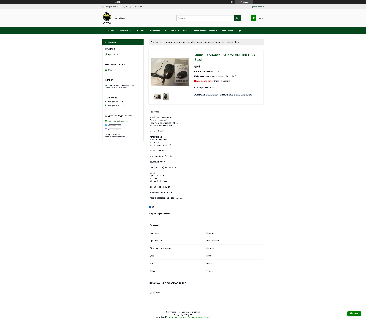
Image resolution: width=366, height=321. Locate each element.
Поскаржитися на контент (176, 317)
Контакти (227, 30)
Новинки (155, 30)
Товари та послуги (163, 42)
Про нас (140, 30)
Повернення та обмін (205, 30)
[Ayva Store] (107, 23)
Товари (124, 30)
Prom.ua (196, 312)
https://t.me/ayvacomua (115, 137)
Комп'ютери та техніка (184, 42)
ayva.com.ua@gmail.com (119, 121)
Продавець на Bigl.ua (183, 315)
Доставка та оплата (176, 30)
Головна (110, 30)
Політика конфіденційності (199, 317)
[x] (153, 207)
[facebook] (150, 207)
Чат (356, 313)
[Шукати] (237, 18)
